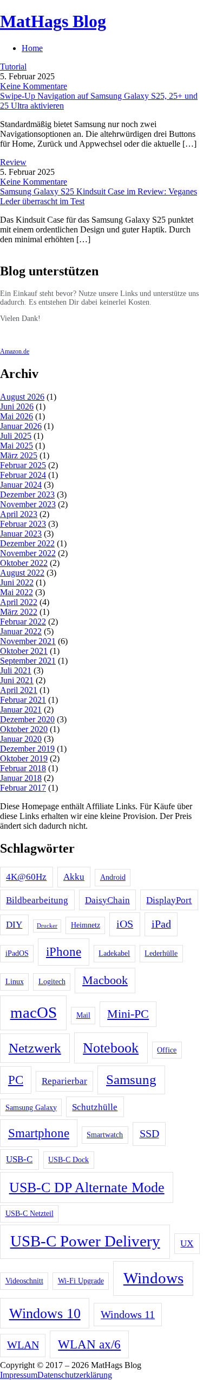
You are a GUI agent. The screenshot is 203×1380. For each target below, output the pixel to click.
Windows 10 (45, 1313)
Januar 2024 (21, 484)
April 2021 (18, 690)
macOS (33, 1012)
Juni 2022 (17, 582)
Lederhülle (161, 953)
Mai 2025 (16, 445)
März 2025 (18, 455)
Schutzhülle (94, 1107)
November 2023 (28, 504)
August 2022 (22, 572)
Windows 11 (128, 1314)
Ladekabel (114, 953)
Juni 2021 (17, 680)
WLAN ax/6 (89, 1344)
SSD (149, 1133)
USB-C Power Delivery (85, 1241)
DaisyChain (107, 900)
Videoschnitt (24, 1280)
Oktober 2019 (24, 758)
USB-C (19, 1159)
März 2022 (18, 611)
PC (15, 1080)
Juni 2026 (17, 406)
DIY (14, 924)
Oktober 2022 (24, 563)
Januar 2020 (21, 738)
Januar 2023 (21, 533)
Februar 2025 (23, 465)
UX (186, 1243)
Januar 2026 (21, 426)
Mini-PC (128, 1013)
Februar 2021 (23, 699)
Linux (14, 981)
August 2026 (22, 396)
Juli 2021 (15, 670)
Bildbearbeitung (37, 900)
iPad (161, 924)
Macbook (105, 980)
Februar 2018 (23, 768)
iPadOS (17, 953)
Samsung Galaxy (31, 1107)
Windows (153, 1278)
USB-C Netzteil (29, 1213)
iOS (124, 924)
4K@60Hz (26, 877)
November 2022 (28, 553)
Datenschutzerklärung (74, 1374)
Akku (73, 877)
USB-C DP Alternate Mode (87, 1187)
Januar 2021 (21, 709)
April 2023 (18, 514)
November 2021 (28, 641)
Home (32, 48)
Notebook (111, 1048)
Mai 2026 (16, 416)
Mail (83, 1015)
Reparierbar (64, 1081)
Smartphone (38, 1133)
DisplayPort (169, 900)
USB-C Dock (68, 1159)
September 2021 (28, 660)
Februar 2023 (23, 523)
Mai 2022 (16, 592)
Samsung (131, 1079)
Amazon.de (14, 351)
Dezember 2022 (27, 543)
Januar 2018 (21, 778)
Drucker (47, 926)
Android (113, 877)
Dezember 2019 (27, 748)
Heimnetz (85, 925)
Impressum (18, 1374)
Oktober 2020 (24, 729)
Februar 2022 (23, 621)
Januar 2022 (21, 631)
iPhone (63, 951)
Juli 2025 (15, 435)
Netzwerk (35, 1048)
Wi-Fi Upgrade (81, 1280)
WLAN (23, 1345)
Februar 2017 (23, 787)
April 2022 (18, 602)
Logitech (52, 981)
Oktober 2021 (24, 651)
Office (166, 1049)
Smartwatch (105, 1134)
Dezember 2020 (27, 719)
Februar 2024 (23, 475)
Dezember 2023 (27, 494)
